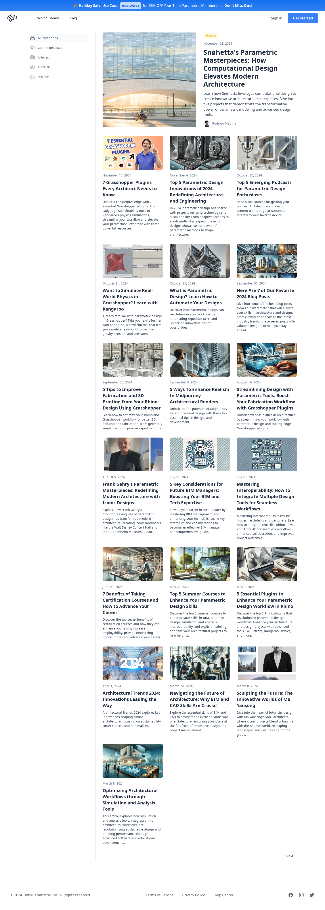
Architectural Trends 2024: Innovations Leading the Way (131, 699)
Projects (44, 77)
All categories (48, 38)
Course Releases (50, 48)
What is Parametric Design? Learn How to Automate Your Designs (196, 296)
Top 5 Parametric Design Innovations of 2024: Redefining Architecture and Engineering (197, 191)
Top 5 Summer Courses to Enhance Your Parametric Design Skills (198, 600)
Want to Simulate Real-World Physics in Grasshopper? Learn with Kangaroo (130, 299)
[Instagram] (301, 895)
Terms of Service (159, 895)
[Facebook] (290, 895)
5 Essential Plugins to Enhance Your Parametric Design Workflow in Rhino (265, 600)
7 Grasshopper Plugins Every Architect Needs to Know (130, 188)
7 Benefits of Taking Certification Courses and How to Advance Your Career (130, 603)
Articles (43, 57)
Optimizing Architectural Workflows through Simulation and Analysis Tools (130, 799)
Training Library (47, 18)
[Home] (12, 18)
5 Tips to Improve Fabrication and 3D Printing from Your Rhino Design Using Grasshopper (132, 398)
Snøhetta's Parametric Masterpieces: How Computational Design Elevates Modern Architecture (240, 68)
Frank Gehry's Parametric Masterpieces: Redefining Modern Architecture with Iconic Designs (131, 493)
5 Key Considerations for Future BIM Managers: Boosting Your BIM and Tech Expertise (196, 493)
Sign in (276, 18)
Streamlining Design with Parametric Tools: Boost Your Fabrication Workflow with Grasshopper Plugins (266, 398)
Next (289, 856)
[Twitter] (312, 895)
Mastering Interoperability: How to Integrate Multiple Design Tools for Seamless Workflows (265, 496)
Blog (73, 18)
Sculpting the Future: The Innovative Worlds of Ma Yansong (265, 699)
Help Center (223, 895)
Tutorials (44, 67)
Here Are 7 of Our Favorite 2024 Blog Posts (265, 293)
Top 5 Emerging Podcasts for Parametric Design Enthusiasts (264, 188)
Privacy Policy (193, 895)
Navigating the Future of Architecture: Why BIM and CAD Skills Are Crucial (199, 699)
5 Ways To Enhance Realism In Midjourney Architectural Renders (199, 395)
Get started (303, 18)
